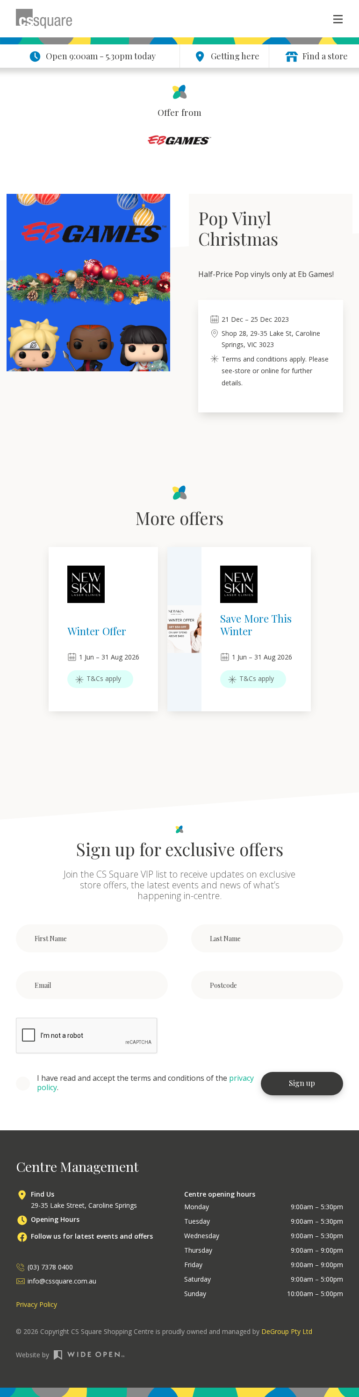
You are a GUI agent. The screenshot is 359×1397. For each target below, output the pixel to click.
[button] (333, 18)
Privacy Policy (36, 1304)
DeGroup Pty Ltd (286, 1331)
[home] (44, 18)
